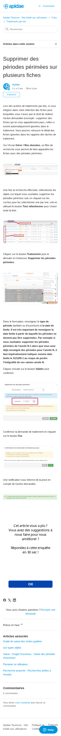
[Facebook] (4, 600)
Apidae (16, 84)
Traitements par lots (16, 21)
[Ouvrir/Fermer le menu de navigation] (39, 5)
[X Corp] (9, 600)
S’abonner (11, 94)
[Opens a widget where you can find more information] (48, 730)
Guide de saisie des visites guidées (22, 641)
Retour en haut (11, 625)
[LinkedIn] (14, 600)
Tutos (54, 17)
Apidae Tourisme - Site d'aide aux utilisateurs (25, 17)
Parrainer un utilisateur (15, 664)
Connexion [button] (49, 6)
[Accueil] (13, 6)
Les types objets (12, 647)
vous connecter (22, 702)
